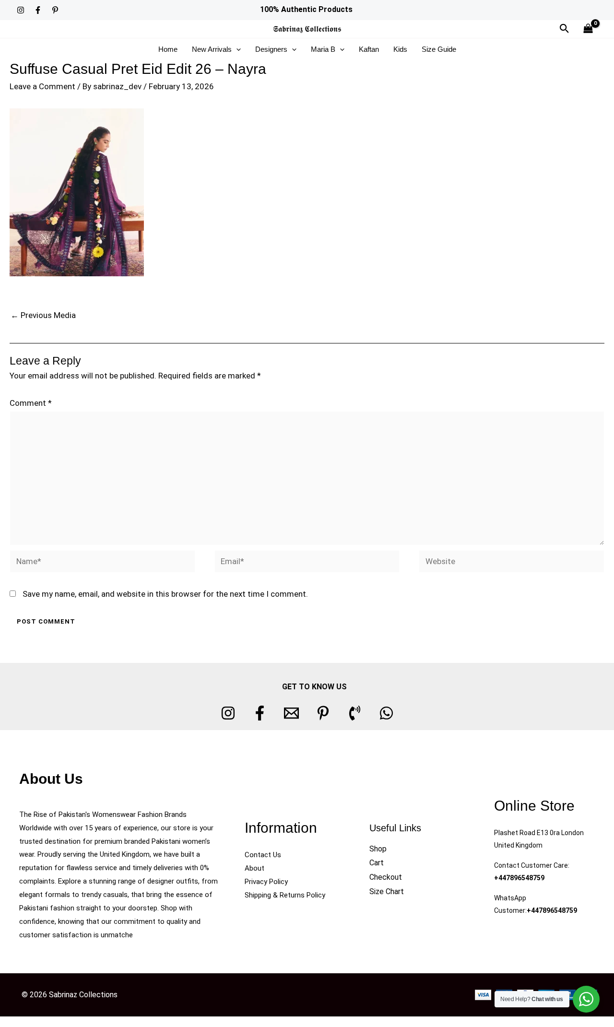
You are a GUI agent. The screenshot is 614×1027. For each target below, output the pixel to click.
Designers (271, 49)
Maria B (323, 49)
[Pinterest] (55, 10)
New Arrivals (212, 49)
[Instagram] (20, 10)
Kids (400, 49)
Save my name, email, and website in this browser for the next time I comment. (165, 594)
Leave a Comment (42, 86)
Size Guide (439, 49)
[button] (564, 29)
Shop (378, 848)
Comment (31, 403)
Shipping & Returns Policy (285, 895)
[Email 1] (291, 713)
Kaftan (369, 49)
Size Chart (386, 891)
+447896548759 (519, 878)
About (254, 868)
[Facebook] (38, 10)
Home (167, 49)
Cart (376, 862)
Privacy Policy (266, 881)
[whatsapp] (386, 713)
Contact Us (263, 854)
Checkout (385, 877)
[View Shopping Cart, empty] (588, 29)
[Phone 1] (354, 713)
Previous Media (43, 315)
